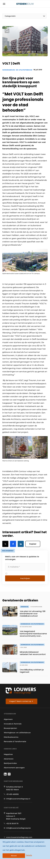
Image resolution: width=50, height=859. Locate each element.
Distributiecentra (11, 737)
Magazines (8, 754)
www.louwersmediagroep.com (19, 837)
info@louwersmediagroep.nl (18, 799)
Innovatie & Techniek (13, 724)
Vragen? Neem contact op (20, 701)
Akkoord (14, 856)
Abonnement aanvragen (14, 768)
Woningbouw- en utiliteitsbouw (17, 70)
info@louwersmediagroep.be (18, 828)
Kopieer (32, 544)
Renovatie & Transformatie (15, 741)
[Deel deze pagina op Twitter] (5, 544)
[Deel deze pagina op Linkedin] (21, 544)
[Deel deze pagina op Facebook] (13, 544)
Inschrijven (25, 578)
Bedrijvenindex (10, 763)
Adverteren (8, 759)
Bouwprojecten (10, 728)
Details (29, 855)
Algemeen (8, 719)
